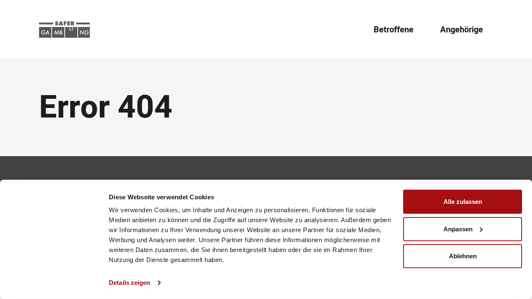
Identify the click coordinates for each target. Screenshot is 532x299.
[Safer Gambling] (64, 29)
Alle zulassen (462, 201)
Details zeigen (129, 282)
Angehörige (461, 30)
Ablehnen (463, 256)
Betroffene (394, 30)
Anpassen (458, 228)
